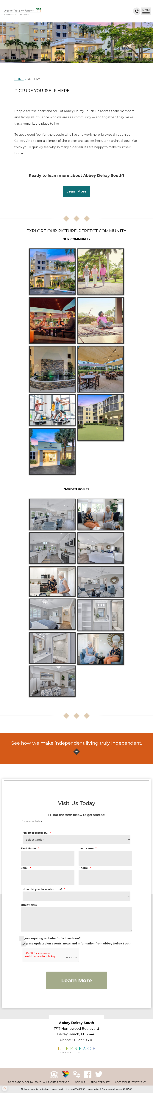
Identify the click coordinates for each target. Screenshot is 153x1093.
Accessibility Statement (130, 1082)
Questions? (29, 905)
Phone (85, 868)
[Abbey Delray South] (23, 11)
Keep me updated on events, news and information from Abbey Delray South (76, 943)
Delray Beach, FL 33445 (76, 1034)
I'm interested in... (37, 832)
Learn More (76, 980)
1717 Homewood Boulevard (76, 1029)
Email (26, 868)
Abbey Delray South (76, 1023)
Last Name (87, 848)
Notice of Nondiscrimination (35, 1089)
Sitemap (80, 1082)
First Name (30, 848)
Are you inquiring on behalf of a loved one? (50, 938)
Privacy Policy (100, 1082)
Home (19, 79)
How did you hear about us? (44, 889)
